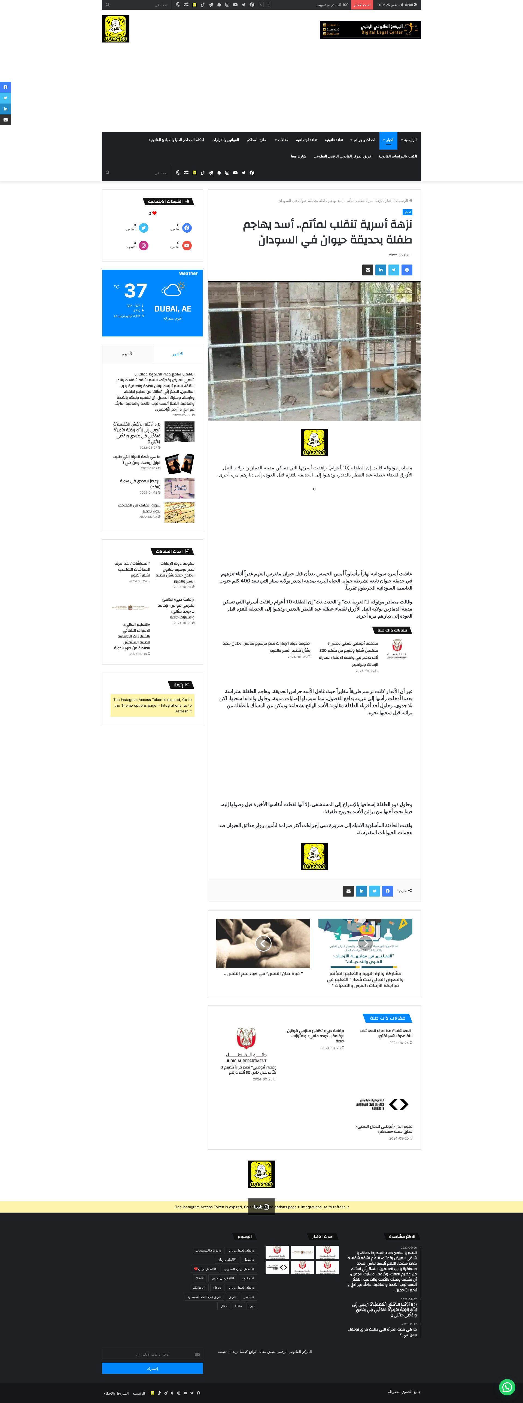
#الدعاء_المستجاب (208, 1250)
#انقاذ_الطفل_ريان (241, 1287)
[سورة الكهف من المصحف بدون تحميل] (179, 512)
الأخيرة (127, 353)
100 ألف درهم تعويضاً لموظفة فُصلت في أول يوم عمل (307, 4)
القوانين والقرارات (225, 140)
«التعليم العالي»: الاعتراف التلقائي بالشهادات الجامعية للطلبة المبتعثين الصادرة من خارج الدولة (132, 636)
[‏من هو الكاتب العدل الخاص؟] (327, 1267)
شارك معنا (298, 156)
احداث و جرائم (364, 140)
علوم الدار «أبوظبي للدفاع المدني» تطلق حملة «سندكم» (384, 1129)
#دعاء (217, 1287)
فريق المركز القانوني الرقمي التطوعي (342, 156)
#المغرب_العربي (222, 1278)
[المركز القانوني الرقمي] (370, 30)
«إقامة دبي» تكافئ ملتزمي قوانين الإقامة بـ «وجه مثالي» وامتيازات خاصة (315, 1036)
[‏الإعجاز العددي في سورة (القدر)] (179, 488)
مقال (223, 1306)
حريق (232, 1297)
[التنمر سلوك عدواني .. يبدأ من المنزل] (277, 1252)
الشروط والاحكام (116, 1393)
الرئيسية (410, 140)
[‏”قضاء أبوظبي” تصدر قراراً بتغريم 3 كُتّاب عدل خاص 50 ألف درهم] (246, 1045)
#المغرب (248, 1278)
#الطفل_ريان (227, 1260)
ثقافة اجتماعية (306, 140)
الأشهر (177, 353)
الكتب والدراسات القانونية (398, 156)
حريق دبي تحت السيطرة (204, 1297)
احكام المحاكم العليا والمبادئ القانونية (176, 140)
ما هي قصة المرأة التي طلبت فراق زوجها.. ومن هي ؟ (136, 459)
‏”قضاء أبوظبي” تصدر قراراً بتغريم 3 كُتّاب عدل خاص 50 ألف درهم (248, 1070)
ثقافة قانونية (334, 140)
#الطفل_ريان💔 (205, 1269)
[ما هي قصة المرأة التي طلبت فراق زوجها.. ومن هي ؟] (179, 464)
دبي (252, 1306)
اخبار (389, 140)
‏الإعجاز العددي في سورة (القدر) (140, 484)
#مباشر (249, 1297)
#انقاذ (200, 1278)
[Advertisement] (261, 91)
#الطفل (249, 1260)
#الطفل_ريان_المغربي (239, 1269)
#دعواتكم (199, 1287)
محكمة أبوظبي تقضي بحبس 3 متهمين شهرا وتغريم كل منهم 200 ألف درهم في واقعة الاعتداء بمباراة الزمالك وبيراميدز (348, 654)
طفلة (238, 1306)
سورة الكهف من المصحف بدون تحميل (139, 508)
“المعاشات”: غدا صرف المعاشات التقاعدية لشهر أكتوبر (386, 1033)
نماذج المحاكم (257, 140)
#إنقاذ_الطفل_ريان (241, 1250)
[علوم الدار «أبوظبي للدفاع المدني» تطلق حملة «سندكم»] (382, 1104)
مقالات (283, 140)
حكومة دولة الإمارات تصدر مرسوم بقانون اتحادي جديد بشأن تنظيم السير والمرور (175, 572)
